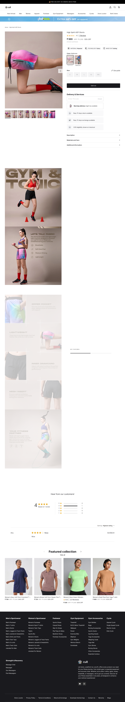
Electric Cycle (111, 628)
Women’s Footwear (34, 622)
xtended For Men (11, 648)
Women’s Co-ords (33, 645)
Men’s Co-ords (10, 642)
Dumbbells (74, 645)
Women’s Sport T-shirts (35, 625)
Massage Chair (10, 664)
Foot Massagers (11, 673)
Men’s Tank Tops (11, 639)
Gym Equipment (58, 13)
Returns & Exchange (60, 698)
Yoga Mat (91, 642)
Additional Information (74, 145)
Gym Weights (75, 639)
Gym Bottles (92, 622)
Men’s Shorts (10, 628)
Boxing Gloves (92, 648)
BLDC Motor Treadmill (77, 625)
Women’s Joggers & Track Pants (38, 639)
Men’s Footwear (11, 622)
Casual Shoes (57, 625)
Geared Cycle (111, 622)
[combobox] (105, 525)
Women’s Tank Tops (34, 628)
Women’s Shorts (33, 637)
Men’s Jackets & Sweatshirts (15, 634)
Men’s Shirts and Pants (13, 637)
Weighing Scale (93, 639)
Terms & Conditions (44, 698)
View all (62, 555)
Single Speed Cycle (113, 625)
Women (28, 13)
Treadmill (73, 622)
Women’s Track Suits (34, 648)
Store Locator (102, 13)
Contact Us (91, 698)
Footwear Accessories (60, 637)
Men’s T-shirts (10, 625)
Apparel (36, 13)
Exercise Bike (75, 634)
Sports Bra (31, 634)
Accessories (82, 13)
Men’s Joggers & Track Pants (15, 631)
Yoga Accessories (94, 637)
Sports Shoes (57, 622)
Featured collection (62, 551)
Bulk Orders (114, 13)
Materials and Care (73, 140)
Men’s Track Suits (11, 645)
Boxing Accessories (94, 628)
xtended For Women (34, 651)
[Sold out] (70, 59)
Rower (73, 631)
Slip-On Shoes (57, 628)
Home (6, 27)
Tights (30, 631)
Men (20, 13)
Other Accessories (94, 651)
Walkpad (73, 628)
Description (71, 135)
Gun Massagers (11, 670)
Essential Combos (94, 654)
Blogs (109, 698)
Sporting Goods (93, 634)
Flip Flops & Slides (58, 631)
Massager (9, 667)
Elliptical (73, 637)
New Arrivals (11, 13)
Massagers (70, 13)
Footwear (46, 13)
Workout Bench (75, 642)
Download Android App (77, 698)
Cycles (91, 13)
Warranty (101, 698)
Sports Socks (92, 631)
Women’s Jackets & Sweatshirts (38, 642)
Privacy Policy (30, 698)
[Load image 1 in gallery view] (33, 69)
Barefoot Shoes (57, 634)
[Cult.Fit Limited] (8, 7)
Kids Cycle (110, 631)
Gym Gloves (92, 645)
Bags (90, 625)
